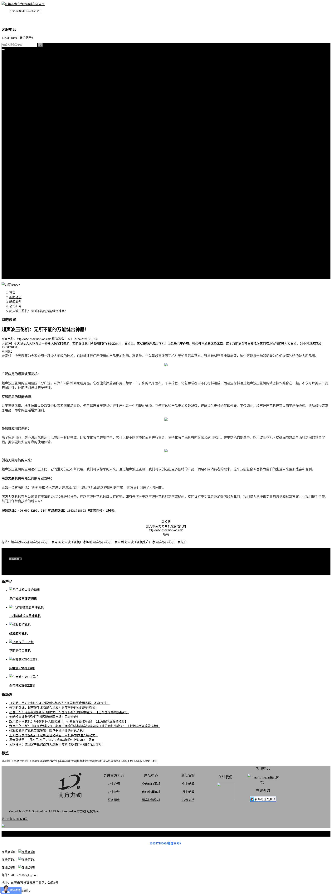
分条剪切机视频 (27, 208)
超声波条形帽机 (27, 106)
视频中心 (15, 180)
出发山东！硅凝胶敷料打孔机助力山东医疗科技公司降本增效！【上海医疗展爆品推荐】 (69, 712)
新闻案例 (23, 152)
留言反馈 (15, 277)
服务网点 (23, 268)
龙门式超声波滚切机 (23, 598)
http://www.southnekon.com (166, 530)
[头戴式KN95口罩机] (23, 659)
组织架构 (23, 249)
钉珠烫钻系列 (26, 97)
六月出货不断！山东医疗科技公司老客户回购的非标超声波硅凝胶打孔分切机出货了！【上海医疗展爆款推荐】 (84, 726)
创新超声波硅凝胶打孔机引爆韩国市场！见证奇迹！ (44, 716)
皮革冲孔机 (24, 92)
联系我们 (23, 235)
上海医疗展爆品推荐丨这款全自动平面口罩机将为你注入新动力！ (53, 735)
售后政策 (23, 272)
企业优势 (23, 263)
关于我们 (15, 226)
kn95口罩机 (17, 60)
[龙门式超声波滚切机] (24, 590)
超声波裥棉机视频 (29, 189)
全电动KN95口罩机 (22, 685)
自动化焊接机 (151, 792)
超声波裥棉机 (26, 83)
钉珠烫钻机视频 (27, 203)
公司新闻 (23, 157)
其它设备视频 (26, 222)
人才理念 (23, 258)
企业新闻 (188, 783)
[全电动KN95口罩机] (23, 677)
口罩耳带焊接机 (27, 125)
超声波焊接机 (26, 139)
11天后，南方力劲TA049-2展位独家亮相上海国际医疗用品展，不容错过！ (59, 703)
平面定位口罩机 (20, 650)
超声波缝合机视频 (29, 194)
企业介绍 (114, 783)
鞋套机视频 (24, 212)
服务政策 (23, 240)
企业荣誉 (114, 792)
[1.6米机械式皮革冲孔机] (26, 607)
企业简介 (23, 231)
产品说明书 (24, 175)
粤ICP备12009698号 (15, 819)
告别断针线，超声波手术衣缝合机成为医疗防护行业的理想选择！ (53, 707)
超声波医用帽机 (27, 111)
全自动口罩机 (26, 79)
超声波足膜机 (26, 120)
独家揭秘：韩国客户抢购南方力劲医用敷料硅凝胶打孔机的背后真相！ (57, 744)
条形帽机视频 (26, 217)
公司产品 (15, 74)
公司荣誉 (23, 254)
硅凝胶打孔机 (18, 69)
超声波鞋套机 (26, 116)
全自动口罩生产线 (29, 129)
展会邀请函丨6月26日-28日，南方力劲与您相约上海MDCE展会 (52, 740)
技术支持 (23, 166)
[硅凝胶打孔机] (20, 624)
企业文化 (23, 245)
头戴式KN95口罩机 (22, 668)
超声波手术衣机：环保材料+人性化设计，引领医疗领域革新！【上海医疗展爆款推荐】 (68, 721)
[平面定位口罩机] (21, 642)
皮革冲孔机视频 (27, 199)
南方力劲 (8, 478)
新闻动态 (15, 297)
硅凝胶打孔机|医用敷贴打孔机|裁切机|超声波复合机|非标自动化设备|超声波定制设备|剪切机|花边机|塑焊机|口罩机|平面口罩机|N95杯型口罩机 (79, 761)
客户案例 (23, 171)
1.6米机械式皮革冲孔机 (25, 616)
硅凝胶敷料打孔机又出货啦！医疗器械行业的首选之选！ (47, 730)
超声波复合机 (18, 65)
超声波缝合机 (26, 88)
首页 (12, 56)
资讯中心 (15, 148)
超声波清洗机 (26, 143)
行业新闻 (23, 162)
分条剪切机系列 (27, 102)
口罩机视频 (24, 185)
